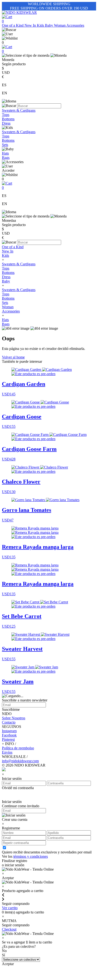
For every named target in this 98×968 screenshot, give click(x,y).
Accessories (75, 25)
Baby (49, 25)
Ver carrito (10, 908)
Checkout (9, 929)
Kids (41, 25)
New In (30, 25)
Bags (6, 158)
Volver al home (13, 357)
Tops (5, 115)
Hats (5, 153)
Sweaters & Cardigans (18, 110)
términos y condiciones (30, 856)
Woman (60, 25)
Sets (5, 145)
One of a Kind (13, 25)
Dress (6, 123)
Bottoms (8, 119)
